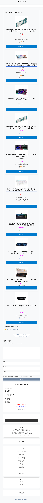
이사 (21, 469)
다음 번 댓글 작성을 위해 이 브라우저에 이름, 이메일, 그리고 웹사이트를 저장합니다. (19, 376)
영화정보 (21, 463)
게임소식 (21, 461)
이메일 (4, 366)
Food (22, 452)
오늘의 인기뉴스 (21, 464)
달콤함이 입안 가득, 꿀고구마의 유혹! (21, 429)
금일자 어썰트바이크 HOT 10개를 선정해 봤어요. (21, 334)
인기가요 (21, 470)
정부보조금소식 (21, 473)
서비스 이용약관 (21, 493)
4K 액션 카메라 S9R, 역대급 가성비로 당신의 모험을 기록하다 (21, 435)
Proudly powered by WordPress (21, 499)
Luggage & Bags (21, 455)
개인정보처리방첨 (21, 492)
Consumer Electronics (21, 451)
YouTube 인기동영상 (21, 460)
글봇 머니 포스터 (21, 1)
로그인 (21, 481)
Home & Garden (21, 454)
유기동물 (21, 466)
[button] (21, 6)
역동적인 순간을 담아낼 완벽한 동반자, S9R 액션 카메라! (21, 432)
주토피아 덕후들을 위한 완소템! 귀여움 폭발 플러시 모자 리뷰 (21, 433)
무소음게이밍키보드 (16, 329)
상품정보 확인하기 (21, 46)
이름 (4, 361)
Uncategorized (21, 458)
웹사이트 (4, 371)
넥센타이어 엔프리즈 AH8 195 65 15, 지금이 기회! (21, 430)
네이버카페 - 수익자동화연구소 (21, 406)
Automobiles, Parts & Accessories (21, 449)
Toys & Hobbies (21, 457)
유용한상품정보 (8, 329)
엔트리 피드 (21, 483)
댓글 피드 (21, 484)
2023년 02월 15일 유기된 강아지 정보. (21, 336)
